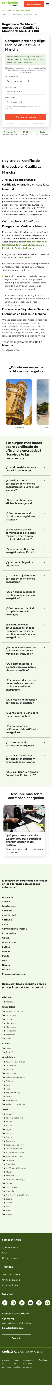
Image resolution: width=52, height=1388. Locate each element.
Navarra (6, 965)
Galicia (5, 938)
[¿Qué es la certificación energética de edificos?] (44, 549)
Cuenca (6, 1043)
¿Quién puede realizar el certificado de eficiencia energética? (20, 595)
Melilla (5, 956)
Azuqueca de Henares (15, 1062)
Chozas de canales (14, 1149)
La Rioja (6, 947)
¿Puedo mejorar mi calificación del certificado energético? (22, 729)
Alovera (9, 1069)
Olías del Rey (11, 1187)
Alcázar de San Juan (14, 1011)
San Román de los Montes (17, 1195)
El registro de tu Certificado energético (18, 10)
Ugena (9, 1203)
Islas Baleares (9, 906)
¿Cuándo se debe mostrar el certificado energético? (21, 469)
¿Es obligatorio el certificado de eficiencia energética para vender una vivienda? (22, 485)
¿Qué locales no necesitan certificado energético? (21, 701)
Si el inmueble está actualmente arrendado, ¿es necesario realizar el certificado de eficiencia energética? (20, 631)
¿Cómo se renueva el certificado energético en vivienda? (21, 516)
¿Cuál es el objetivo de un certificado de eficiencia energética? (21, 578)
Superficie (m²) (10, 87)
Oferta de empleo (11, 1280)
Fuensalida (10, 1164)
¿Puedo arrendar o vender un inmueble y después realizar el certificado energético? (22, 685)
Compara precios (34, 4)
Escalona (10, 1160)
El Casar (9, 1081)
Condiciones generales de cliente (28, 1363)
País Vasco (7, 969)
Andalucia (7, 897)
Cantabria (7, 910)
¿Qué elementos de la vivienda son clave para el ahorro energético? (21, 667)
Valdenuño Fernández (15, 1104)
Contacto (16, 1338)
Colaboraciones (10, 1285)
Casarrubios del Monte (16, 1145)
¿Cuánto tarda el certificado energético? (20, 744)
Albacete (6, 997)
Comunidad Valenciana (14, 929)
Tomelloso (10, 1034)
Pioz (8, 1089)
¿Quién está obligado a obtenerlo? (19, 564)
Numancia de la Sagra (15, 1179)
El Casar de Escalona (15, 1152)
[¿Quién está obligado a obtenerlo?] (44, 562)
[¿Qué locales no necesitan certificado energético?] (44, 699)
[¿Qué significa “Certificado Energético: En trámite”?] (44, 772)
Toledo (5, 1109)
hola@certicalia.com (13, 1328)
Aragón (6, 901)
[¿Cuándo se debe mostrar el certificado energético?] (44, 467)
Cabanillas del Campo (15, 1077)
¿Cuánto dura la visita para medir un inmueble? (22, 714)
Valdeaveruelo (12, 1100)
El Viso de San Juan (14, 1156)
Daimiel (9, 1019)
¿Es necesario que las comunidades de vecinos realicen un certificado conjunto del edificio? (21, 534)
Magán (9, 1172)
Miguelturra (11, 1027)
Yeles (8, 1206)
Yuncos (9, 1214)
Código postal (10, 98)
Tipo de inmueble (11, 77)
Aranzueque (11, 1073)
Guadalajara (8, 1057)
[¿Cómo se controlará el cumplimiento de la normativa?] (44, 608)
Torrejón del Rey (13, 1093)
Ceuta (5, 924)
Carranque (10, 1141)
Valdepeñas (11, 1038)
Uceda (9, 1096)
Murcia (5, 960)
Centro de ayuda (10, 1258)
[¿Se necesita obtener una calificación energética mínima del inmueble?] (44, 647)
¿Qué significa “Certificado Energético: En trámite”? (22, 774)
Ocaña (9, 1183)
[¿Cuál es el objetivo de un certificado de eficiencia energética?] (44, 575)
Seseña (9, 1199)
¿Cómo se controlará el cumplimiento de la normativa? (20, 611)
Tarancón (10, 1052)
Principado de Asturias (14, 974)
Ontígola (10, 1191)
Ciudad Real (8, 1007)
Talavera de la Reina (14, 1118)
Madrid (6, 951)
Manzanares (11, 1023)
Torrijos (9, 1125)
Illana (8, 1085)
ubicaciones (25, 257)
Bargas (9, 1133)
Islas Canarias (9, 942)
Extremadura (9, 933)
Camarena (10, 1137)
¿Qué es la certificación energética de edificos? (20, 551)
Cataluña (7, 920)
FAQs (4, 1252)
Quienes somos (10, 1247)
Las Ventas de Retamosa (16, 1168)
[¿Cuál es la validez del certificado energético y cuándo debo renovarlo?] (44, 755)
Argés (8, 1129)
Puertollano (11, 1031)
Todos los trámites (11, 1274)
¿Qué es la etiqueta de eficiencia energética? (19, 502)
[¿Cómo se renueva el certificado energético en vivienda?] (44, 513)
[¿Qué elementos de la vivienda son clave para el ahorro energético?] (44, 663)
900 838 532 (8, 1319)
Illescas (9, 1114)
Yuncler (9, 1210)
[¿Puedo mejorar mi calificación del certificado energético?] (44, 726)
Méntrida (10, 1176)
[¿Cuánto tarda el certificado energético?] (44, 742)
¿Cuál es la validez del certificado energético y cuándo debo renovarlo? (20, 758)
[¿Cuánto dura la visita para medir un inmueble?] (44, 712)
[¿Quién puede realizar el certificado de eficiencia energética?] (44, 591)
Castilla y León (9, 915)
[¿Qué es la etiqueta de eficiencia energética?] (44, 500)
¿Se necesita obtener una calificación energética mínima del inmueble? (21, 650)
